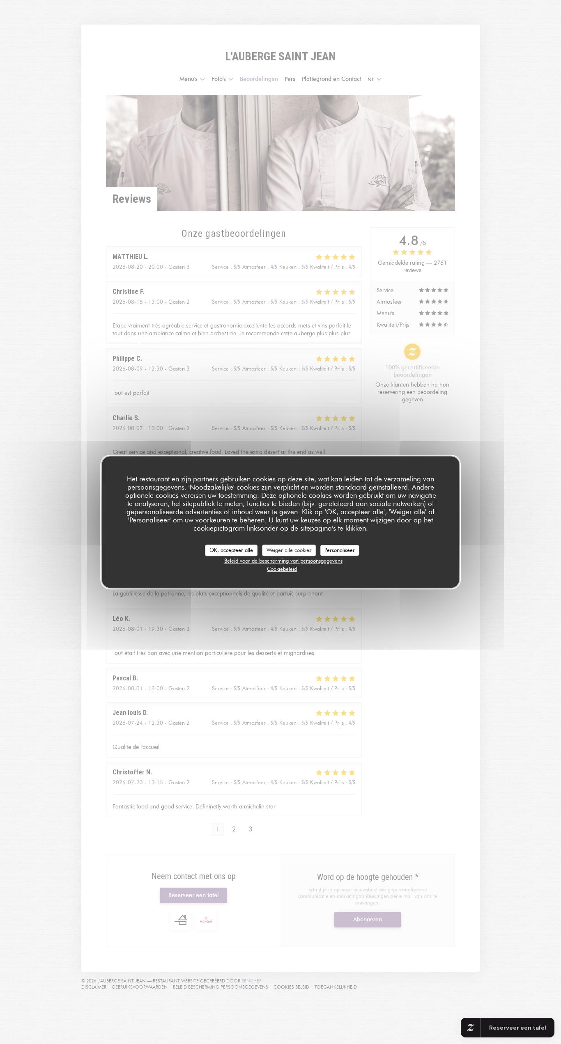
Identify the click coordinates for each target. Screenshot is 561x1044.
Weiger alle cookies (289, 550)
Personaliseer (339, 550)
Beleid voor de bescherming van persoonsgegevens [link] (283, 560)
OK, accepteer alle (231, 550)
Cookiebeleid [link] (282, 569)
